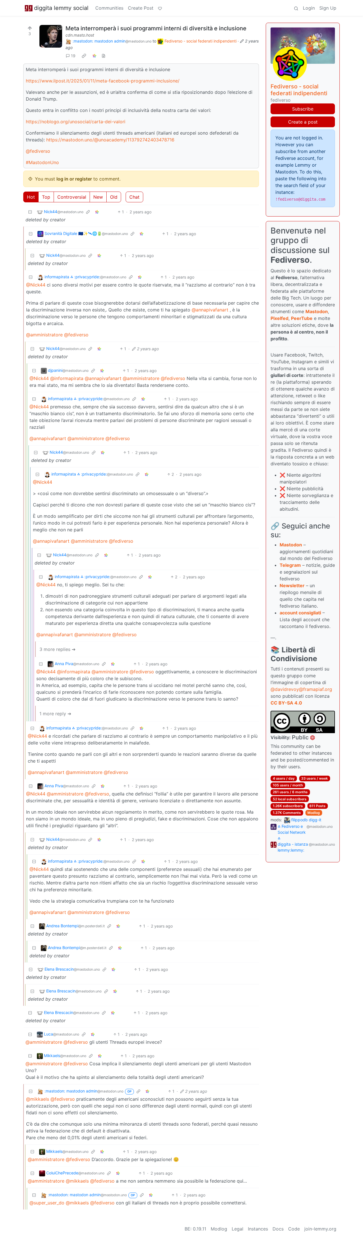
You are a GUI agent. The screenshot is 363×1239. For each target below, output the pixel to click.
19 (73, 55)
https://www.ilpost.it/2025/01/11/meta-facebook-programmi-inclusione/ (103, 81)
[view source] (103, 55)
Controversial (71, 197)
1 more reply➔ (55, 713)
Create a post (303, 122)
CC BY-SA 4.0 (286, 703)
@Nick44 (35, 285)
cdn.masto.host (80, 35)
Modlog (313, 813)
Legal (237, 1229)
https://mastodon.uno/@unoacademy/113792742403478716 (110, 140)
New (98, 197)
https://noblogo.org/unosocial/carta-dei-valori (75, 121)
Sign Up (327, 8)
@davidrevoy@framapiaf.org (301, 689)
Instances (258, 1229)
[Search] (296, 8)
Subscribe (302, 109)
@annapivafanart (210, 310)
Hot (31, 197)
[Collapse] (30, 211)
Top (46, 197)
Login (309, 8)
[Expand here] (50, 36)
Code (294, 1229)
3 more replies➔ (57, 649)
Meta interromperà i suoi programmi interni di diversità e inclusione (156, 28)
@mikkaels (37, 1099)
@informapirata (66, 378)
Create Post (140, 8)
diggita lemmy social (61, 8)
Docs (278, 1229)
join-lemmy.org (320, 1229)
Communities (109, 8)
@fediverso (38, 151)
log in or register (74, 179)
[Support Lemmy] (160, 8)
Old (113, 197)
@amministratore (44, 335)
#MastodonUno (42, 162)
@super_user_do (46, 1203)
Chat (134, 197)
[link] (84, 55)
